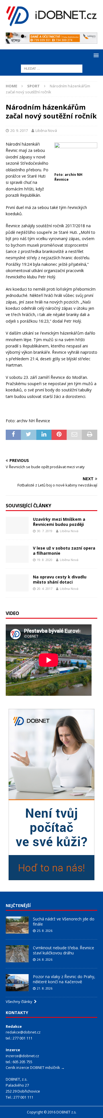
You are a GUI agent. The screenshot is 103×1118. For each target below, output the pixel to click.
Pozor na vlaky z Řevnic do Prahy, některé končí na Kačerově (64, 979)
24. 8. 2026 (44, 959)
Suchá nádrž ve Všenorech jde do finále (63, 921)
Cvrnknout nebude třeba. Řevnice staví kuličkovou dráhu (63, 950)
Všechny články (20, 1001)
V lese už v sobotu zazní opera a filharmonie (64, 550)
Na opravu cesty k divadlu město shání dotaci (59, 579)
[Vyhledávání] (51, 68)
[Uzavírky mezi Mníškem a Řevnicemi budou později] (17, 525)
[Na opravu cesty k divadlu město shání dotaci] (17, 583)
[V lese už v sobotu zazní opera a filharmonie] (17, 554)
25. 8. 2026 (44, 930)
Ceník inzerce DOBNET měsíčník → (35, 1067)
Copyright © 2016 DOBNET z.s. (51, 1112)
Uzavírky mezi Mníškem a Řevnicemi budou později (59, 521)
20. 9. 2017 (19, 130)
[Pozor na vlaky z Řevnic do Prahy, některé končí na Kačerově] (17, 982)
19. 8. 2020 (44, 560)
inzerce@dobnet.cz (22, 1055)
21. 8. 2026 (44, 988)
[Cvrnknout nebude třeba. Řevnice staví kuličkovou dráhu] (17, 953)
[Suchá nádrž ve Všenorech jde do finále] (17, 925)
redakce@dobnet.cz (23, 1032)
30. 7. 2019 (44, 531)
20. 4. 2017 (44, 588)
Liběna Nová (46, 130)
